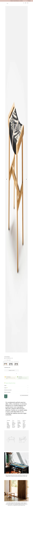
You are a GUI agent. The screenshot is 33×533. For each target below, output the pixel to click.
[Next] (26, 179)
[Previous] (7, 179)
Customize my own (7, 367)
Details (5, 385)
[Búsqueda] (24, 3)
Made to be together (7, 392)
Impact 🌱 (5, 387)
